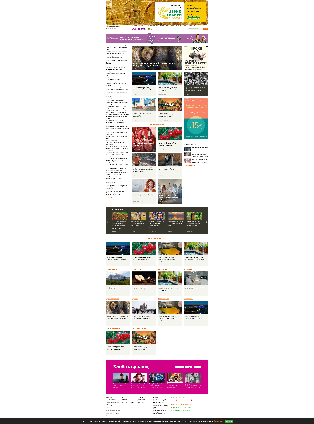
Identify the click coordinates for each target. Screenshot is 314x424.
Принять (229, 421)
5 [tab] (133, 209)
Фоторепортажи (117, 209)
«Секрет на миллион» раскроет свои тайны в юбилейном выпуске (173, 385)
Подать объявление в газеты (161, 405)
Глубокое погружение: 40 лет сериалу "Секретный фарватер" (121, 385)
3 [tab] (206, 94)
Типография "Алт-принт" (128, 402)
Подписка (124, 399)
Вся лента (109, 197)
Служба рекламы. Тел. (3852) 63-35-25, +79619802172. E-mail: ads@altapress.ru (160, 412)
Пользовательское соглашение (142, 401)
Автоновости (163, 299)
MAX (163, 413)
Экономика (160, 26)
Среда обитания (113, 328)
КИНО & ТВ (179, 367)
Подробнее (219, 421)
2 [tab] (205, 94)
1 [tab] (204, 94)
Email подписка (157, 409)
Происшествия (112, 299)
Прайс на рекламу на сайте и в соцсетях (181, 404)
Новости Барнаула (138, 26)
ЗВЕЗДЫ (188, 367)
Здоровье (172, 26)
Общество (188, 299)
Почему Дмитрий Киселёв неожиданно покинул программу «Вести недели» (156, 385)
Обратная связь (141, 399)
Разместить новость (190, 165)
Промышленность (190, 26)
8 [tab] (138, 209)
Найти (205, 29)
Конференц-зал (126, 401)
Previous (185, 78)
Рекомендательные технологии (158, 403)
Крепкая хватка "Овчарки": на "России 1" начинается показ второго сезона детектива (139, 385)
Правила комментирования (144, 404)
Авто (166, 26)
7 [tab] (136, 209)
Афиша (155, 407)
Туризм (135, 299)
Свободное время (140, 328)
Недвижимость (150, 26)
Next (207, 78)
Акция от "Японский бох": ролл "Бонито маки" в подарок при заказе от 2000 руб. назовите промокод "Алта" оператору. (181, 409)
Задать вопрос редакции (177, 403)
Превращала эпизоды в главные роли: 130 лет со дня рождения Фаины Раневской (193, 385)
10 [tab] (141, 209)
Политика (179, 26)
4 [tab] (131, 209)
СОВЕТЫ (197, 367)
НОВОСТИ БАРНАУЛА (157, 238)
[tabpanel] (196, 85)
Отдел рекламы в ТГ (158, 401)
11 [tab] (143, 209)
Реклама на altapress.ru (159, 399)
